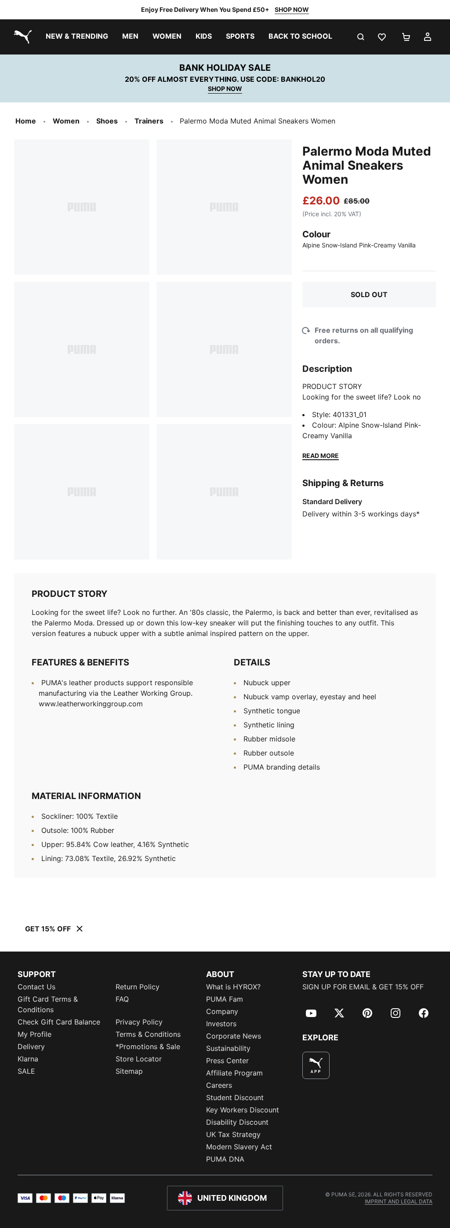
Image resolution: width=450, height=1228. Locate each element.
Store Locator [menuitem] (139, 1058)
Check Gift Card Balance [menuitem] (59, 1021)
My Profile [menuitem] (34, 1034)
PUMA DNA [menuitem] (225, 1159)
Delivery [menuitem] (31, 1046)
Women (66, 120)
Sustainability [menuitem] (228, 1048)
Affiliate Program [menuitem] (234, 1072)
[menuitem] (77, 37)
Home (25, 120)
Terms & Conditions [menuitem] (148, 1034)
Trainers (148, 120)
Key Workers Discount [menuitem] (242, 1109)
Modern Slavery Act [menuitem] (239, 1146)
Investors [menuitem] (221, 1023)
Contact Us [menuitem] (36, 986)
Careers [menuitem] (219, 1085)
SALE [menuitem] (26, 1071)
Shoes (107, 120)
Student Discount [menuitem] (235, 1097)
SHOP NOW (292, 9)
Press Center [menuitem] (227, 1060)
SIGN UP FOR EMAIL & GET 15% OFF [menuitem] (363, 986)
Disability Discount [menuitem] (237, 1122)
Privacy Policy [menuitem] (139, 1021)
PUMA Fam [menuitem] (224, 999)
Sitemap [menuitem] (129, 1071)
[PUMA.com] (21, 37)
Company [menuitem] (222, 1011)
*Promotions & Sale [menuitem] (148, 1046)
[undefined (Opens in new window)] (316, 1065)
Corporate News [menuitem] (233, 1036)
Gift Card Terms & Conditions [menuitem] (48, 1004)
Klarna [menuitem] (28, 1058)
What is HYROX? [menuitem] (233, 986)
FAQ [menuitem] (122, 999)
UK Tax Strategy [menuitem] (233, 1134)
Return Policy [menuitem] (138, 986)
